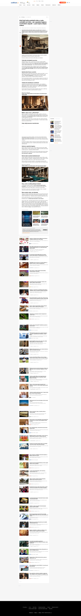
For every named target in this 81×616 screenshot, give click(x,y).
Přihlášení (63, 2)
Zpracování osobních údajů (42, 608)
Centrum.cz (31, 612)
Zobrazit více (56, 155)
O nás (30, 607)
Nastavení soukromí (55, 607)
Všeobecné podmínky (41, 607)
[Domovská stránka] (19, 17)
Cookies (48, 607)
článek (23, 201)
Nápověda (50, 608)
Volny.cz (40, 612)
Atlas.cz (35, 612)
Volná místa (34, 607)
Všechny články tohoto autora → (26, 232)
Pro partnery (25, 607)
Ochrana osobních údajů (32, 608)
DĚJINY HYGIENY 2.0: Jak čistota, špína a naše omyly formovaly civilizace (34, 165)
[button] (20, 39)
